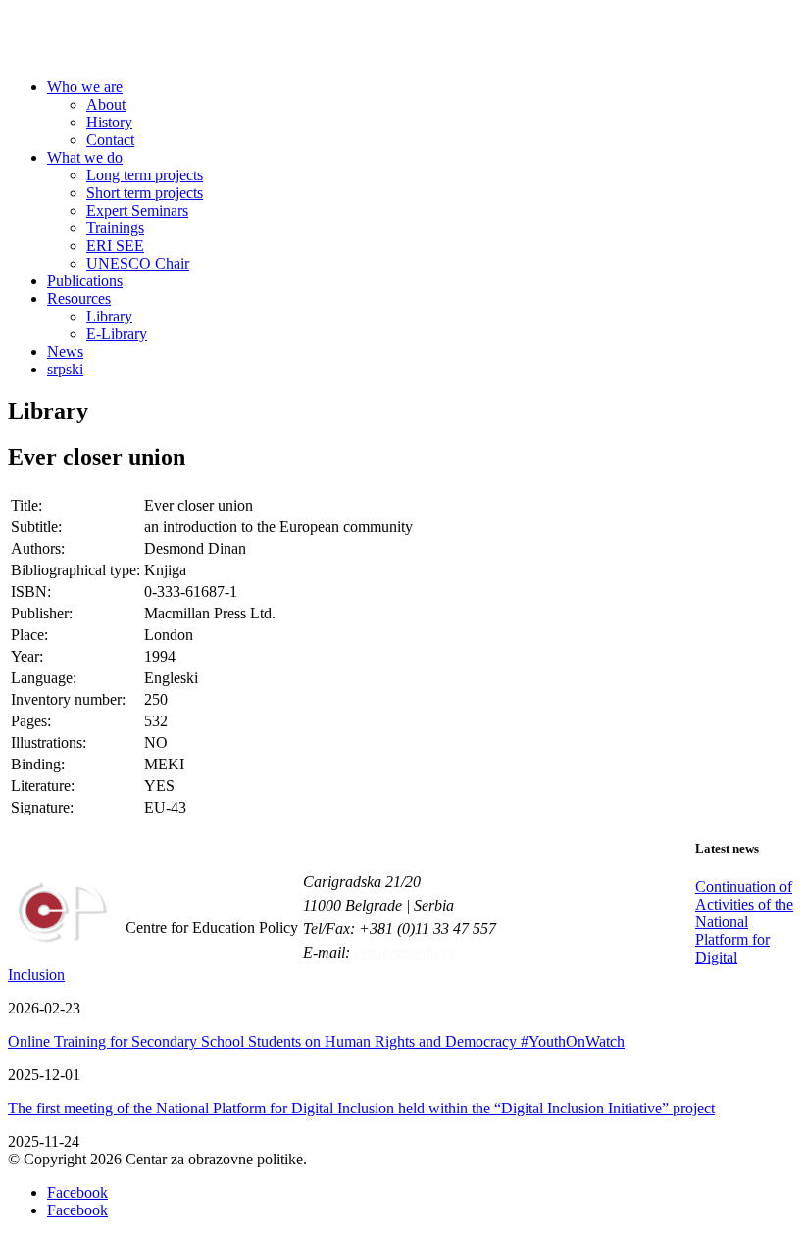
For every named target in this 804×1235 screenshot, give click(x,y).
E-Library (116, 333)
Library (109, 316)
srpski (65, 369)
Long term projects (144, 175)
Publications (85, 280)
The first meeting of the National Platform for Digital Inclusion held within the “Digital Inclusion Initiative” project (361, 1108)
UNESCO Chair (137, 263)
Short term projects (144, 192)
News (65, 351)
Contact (110, 139)
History (109, 122)
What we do (85, 157)
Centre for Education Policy (161, 40)
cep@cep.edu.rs (404, 952)
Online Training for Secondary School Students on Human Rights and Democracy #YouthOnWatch (316, 1041)
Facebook (77, 1192)
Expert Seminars (137, 210)
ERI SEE (115, 245)
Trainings (115, 228)
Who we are (85, 86)
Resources (79, 298)
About (106, 104)
